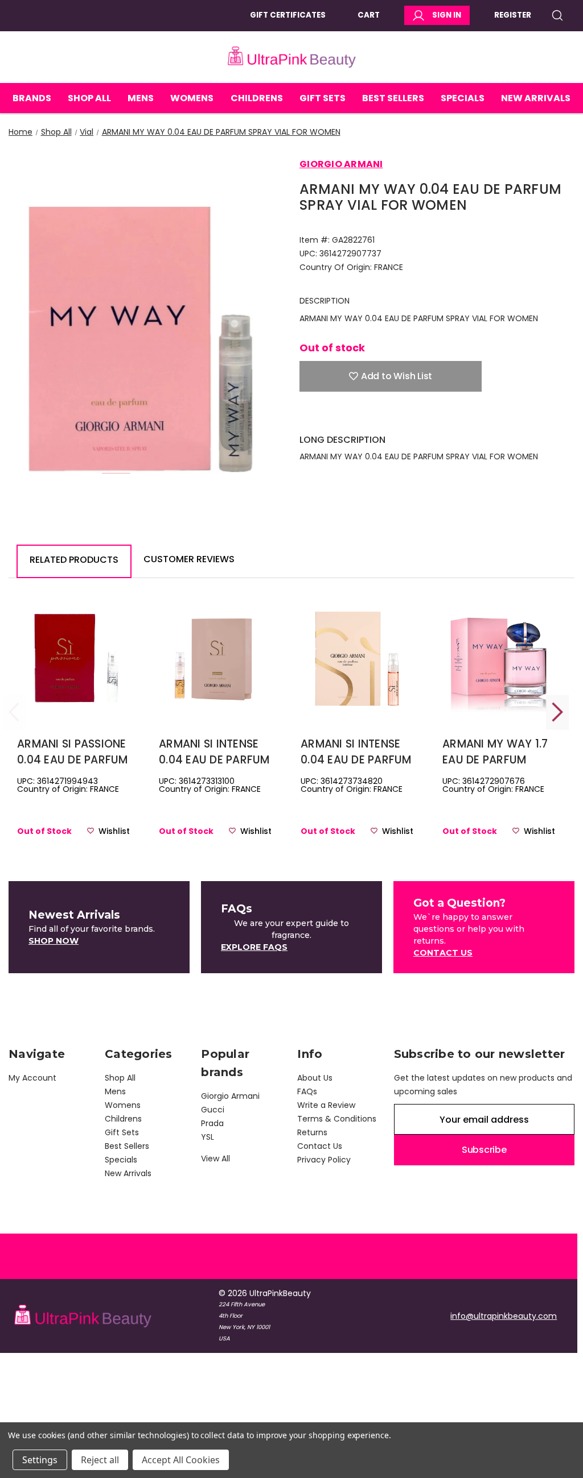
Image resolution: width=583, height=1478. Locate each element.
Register (512, 15)
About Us (314, 1077)
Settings (40, 1460)
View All (215, 1158)
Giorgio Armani (230, 1096)
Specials (463, 98)
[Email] (325, 417)
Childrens (257, 98)
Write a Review (326, 1105)
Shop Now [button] (53, 941)
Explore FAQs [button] (254, 947)
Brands (32, 98)
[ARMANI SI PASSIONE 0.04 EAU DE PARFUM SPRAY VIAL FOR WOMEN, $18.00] (73, 658)
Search (561, 15)
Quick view (73, 677)
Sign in (446, 15)
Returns (312, 1132)
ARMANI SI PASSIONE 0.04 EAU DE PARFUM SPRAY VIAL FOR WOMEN (72, 752)
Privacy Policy (324, 1159)
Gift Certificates (288, 15)
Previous (14, 712)
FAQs (307, 1091)
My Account (32, 1077)
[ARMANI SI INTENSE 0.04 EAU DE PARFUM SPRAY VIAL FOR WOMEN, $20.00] (357, 658)
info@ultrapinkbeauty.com (503, 1316)
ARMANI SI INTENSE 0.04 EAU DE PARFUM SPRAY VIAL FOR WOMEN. (214, 752)
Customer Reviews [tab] (189, 559)
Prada (212, 1123)
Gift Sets (322, 98)
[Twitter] (365, 417)
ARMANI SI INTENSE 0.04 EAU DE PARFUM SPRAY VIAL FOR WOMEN (356, 752)
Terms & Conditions (336, 1118)
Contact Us (319, 1146)
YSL (207, 1137)
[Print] (345, 417)
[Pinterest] (385, 417)
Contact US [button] (443, 953)
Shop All (89, 98)
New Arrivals (535, 98)
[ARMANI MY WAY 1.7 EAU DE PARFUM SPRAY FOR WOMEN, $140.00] (498, 658)
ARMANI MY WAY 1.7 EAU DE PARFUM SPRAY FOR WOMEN (495, 752)
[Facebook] (305, 417)
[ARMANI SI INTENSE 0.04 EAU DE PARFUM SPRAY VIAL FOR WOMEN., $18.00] (215, 658)
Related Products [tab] (74, 559)
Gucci (212, 1109)
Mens (141, 98)
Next (557, 712)
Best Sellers (393, 98)
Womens (192, 98)
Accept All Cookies (181, 1460)
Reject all (100, 1460)
